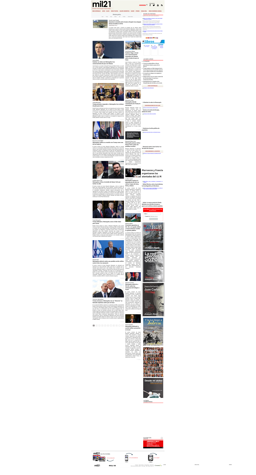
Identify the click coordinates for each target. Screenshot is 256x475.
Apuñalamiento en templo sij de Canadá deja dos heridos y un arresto (152, 82)
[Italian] (155, 38)
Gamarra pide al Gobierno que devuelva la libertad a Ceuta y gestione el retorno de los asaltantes (152, 28)
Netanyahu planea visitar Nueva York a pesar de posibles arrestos (132, 144)
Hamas (115, 16)
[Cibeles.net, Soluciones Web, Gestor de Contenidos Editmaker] (158, 465)
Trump (107, 16)
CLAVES (107, 11)
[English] (150, 38)
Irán (119, 16)
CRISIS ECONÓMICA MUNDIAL (155, 11)
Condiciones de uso (154, 216)
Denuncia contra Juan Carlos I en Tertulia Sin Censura (151, 147)
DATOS (103, 11)
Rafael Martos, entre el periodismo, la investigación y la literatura (152, 185)
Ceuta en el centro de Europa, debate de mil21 (150, 110)
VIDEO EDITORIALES (96, 11)
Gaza (111, 16)
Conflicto (124, 16)
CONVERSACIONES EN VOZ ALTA (152, 105)
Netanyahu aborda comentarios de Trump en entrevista (132, 103)
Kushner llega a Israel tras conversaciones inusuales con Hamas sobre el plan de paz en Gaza (132, 56)
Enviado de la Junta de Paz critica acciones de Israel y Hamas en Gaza (152, 34)
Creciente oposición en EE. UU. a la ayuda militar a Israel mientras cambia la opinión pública (133, 227)
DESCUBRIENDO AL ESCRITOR (152, 151)
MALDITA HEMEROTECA (124, 11)
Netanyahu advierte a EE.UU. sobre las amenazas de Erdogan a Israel (132, 286)
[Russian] (157, 38)
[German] (153, 38)
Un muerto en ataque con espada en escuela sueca (152, 74)
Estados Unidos (130, 16)
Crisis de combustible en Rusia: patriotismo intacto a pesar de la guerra (151, 65)
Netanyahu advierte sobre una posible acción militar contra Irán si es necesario (108, 262)
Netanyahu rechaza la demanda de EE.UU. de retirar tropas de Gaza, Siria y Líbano (132, 183)
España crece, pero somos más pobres (151, 15)
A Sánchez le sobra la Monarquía (152, 102)
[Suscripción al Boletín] (153, 438)
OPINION (137, 11)
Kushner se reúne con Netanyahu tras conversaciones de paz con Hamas (104, 62)
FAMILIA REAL (144, 11)
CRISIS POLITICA (114, 11)
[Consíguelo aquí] (153, 388)
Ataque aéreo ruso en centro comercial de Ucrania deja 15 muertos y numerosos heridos (153, 78)
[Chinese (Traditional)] (148, 38)
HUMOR (132, 11)
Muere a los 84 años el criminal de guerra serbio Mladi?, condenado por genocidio (151, 21)
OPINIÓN (230, 464)
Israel (102, 16)
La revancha (146, 61)
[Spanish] (146, 38)
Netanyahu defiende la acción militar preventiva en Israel (132, 328)
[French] (152, 38)
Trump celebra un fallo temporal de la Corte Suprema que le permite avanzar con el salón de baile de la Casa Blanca (153, 70)
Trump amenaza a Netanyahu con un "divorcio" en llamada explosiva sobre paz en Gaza (107, 301)
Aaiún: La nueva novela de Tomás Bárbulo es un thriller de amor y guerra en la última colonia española (152, 204)
